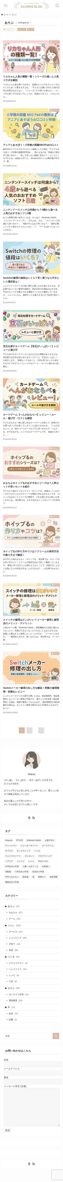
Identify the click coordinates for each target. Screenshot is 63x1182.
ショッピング (17, 938)
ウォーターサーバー (29, 845)
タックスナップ (23, 851)
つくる (14, 956)
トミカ (37, 851)
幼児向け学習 (38, 872)
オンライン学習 (19, 994)
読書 (13, 1020)
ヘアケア (9, 861)
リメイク (21, 861)
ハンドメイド (17, 969)
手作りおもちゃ (12, 877)
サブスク (9, 851)
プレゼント (29, 856)
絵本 (13, 1013)
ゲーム (30, 29)
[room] (29, 817)
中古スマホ (43, 861)
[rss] (33, 817)
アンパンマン (11, 845)
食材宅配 (54, 877)
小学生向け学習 (21, 872)
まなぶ (14, 988)
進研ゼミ (42, 877)
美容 (13, 950)
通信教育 (15, 1000)
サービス (15, 932)
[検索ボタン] (57, 5)
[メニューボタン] (5, 5)
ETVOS (19, 840)
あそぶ (14, 906)
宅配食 (8, 872)
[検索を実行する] (56, 1036)
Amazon (8, 840)
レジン (31, 861)
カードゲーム (48, 845)
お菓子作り (50, 840)
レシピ (14, 975)
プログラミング (45, 856)
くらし (14, 925)
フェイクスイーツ (13, 856)
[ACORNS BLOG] (31, 5)
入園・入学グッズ (30, 866)
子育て (14, 944)
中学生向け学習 (12, 866)
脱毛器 (25, 877)
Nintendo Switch (34, 840)
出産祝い (46, 866)
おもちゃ (21, 29)
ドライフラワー (18, 963)
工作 (13, 981)
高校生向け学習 (12, 882)
